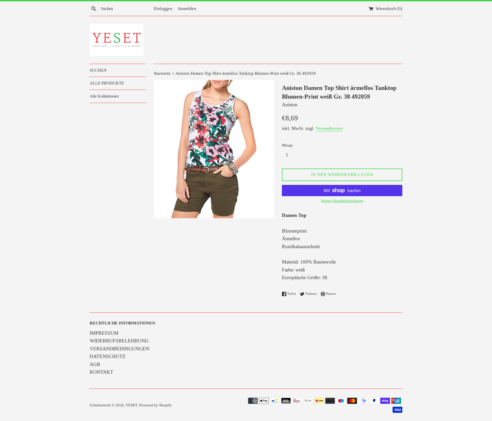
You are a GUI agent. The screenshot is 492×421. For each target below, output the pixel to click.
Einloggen (163, 8)
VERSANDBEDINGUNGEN (119, 348)
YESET (131, 405)
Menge (287, 145)
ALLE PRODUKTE (107, 83)
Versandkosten (329, 128)
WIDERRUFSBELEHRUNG (119, 340)
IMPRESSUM (104, 333)
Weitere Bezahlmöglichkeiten (342, 201)
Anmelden (187, 8)
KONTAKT (101, 372)
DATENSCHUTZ (108, 356)
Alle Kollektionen (104, 96)
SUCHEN (98, 70)
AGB (95, 364)
